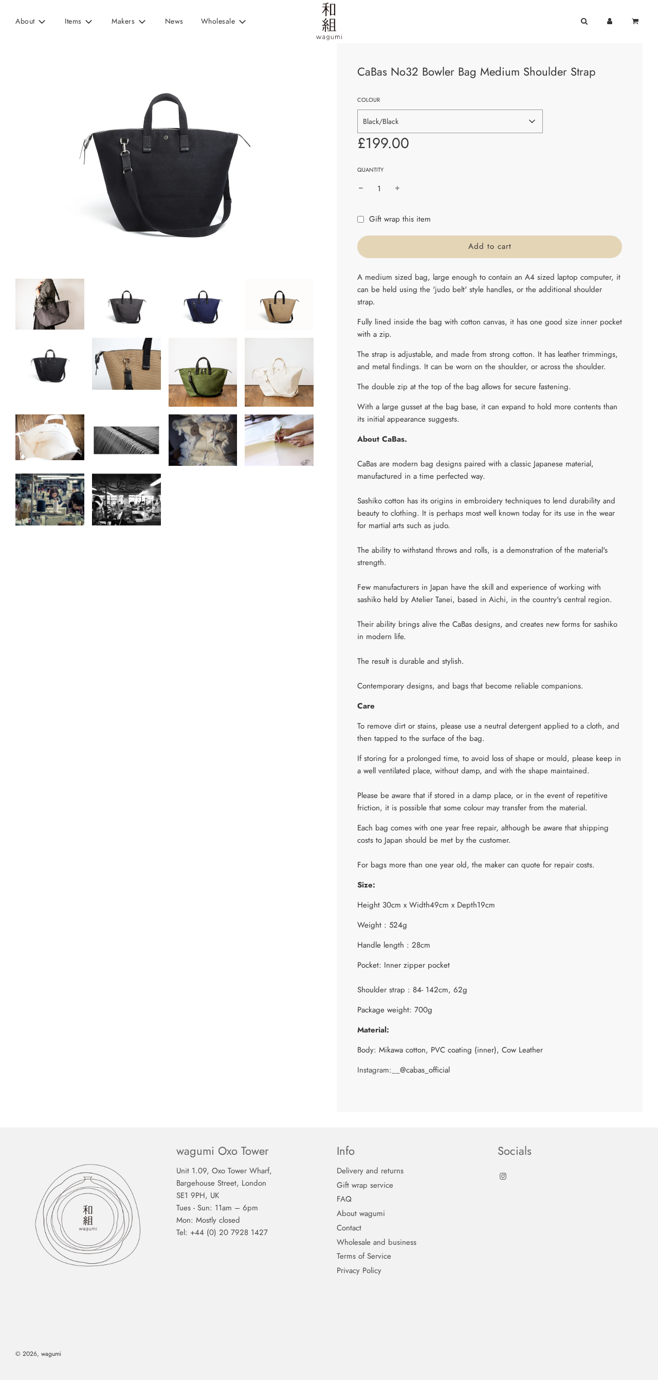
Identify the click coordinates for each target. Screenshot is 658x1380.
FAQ (344, 1199)
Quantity (370, 170)
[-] (360, 188)
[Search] (584, 21)
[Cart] (636, 21)
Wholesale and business (376, 1242)
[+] (397, 188)
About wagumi (361, 1213)
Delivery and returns (370, 1170)
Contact (349, 1227)
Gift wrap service (365, 1185)
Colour (368, 100)
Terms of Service (364, 1256)
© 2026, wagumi (38, 1353)
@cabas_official (425, 1070)
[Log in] (610, 21)
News (174, 21)
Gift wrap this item (400, 219)
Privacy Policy (359, 1270)
